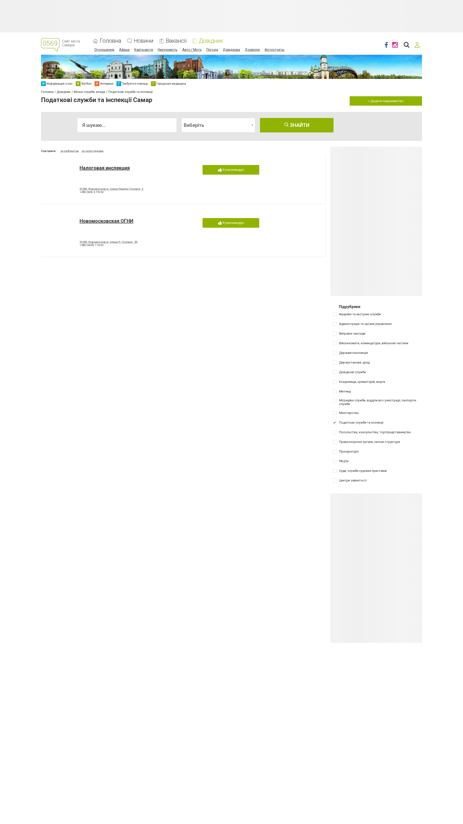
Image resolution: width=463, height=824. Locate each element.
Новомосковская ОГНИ (106, 221)
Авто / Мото (192, 50)
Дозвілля (252, 50)
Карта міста (143, 50)
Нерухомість (167, 50)
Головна (110, 41)
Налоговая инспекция (105, 168)
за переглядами (92, 151)
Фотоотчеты (274, 50)
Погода (212, 50)
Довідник (211, 41)
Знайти (299, 125)
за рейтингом (70, 151)
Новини (143, 41)
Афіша (124, 50)
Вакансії (176, 41)
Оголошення (104, 50)
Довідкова (231, 50)
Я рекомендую (233, 170)
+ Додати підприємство (385, 101)
